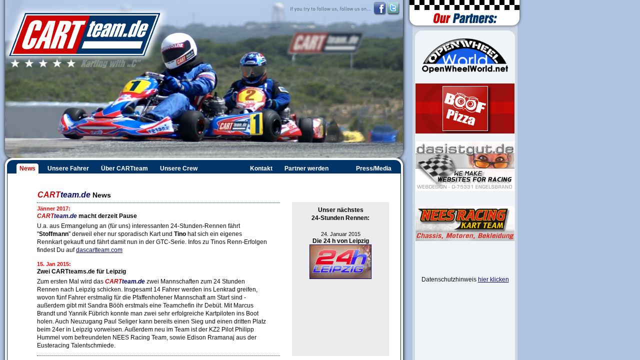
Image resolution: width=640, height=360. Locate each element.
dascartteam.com (99, 250)
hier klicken (493, 279)
